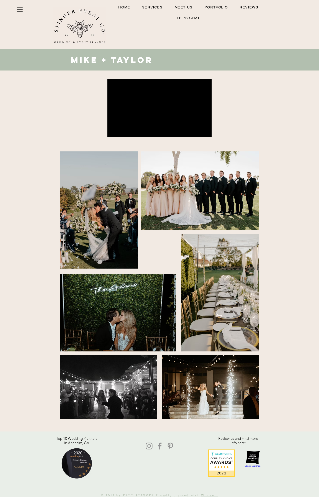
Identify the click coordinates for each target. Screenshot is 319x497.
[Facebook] (159, 446)
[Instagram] (149, 446)
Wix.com (209, 495)
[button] (20, 9)
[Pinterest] (170, 446)
